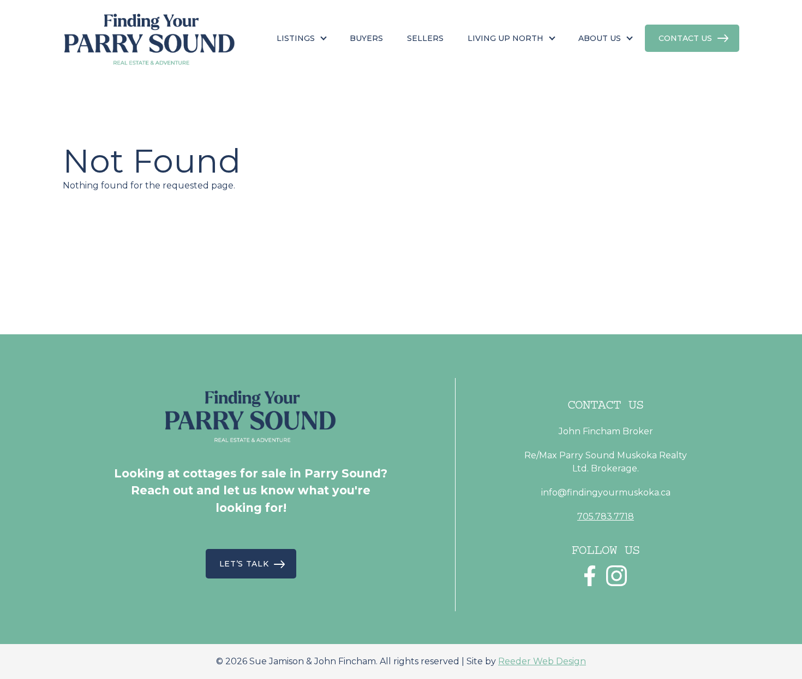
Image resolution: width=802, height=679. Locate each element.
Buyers (366, 38)
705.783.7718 (605, 516)
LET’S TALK (244, 564)
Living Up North (505, 38)
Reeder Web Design (542, 661)
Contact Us (685, 38)
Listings (296, 38)
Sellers (425, 38)
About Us (599, 38)
